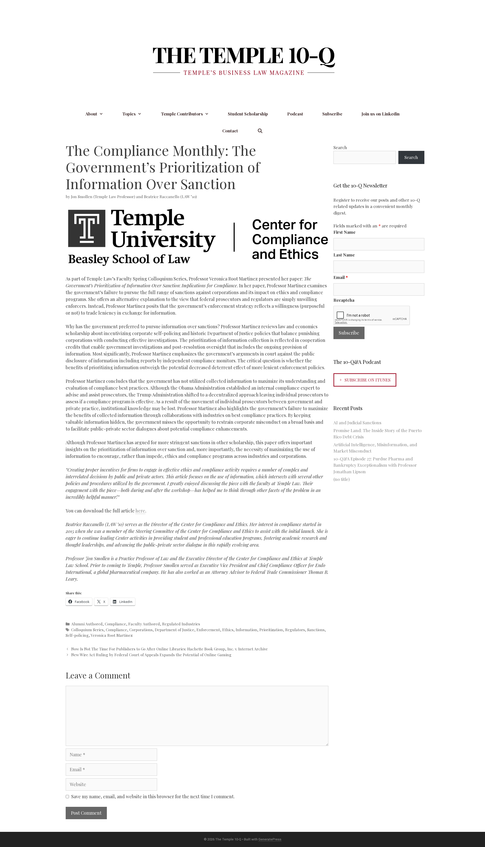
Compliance (115, 623)
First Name (344, 232)
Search (340, 147)
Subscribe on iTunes (368, 380)
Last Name (344, 254)
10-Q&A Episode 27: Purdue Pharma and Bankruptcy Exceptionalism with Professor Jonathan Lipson (375, 465)
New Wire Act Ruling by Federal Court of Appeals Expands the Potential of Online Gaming (151, 654)
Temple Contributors (182, 113)
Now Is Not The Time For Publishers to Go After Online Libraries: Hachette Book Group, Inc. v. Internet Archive (169, 648)
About (91, 113)
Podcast (295, 113)
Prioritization (271, 629)
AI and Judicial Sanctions (357, 422)
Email (340, 277)
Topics (129, 113)
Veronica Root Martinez (112, 635)
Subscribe (332, 113)
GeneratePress (269, 839)
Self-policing (77, 635)
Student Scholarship (248, 113)
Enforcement (208, 629)
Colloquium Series (87, 629)
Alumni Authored (87, 623)
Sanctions (316, 629)
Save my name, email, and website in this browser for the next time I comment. (153, 796)
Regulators (295, 629)
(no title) (341, 479)
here (140, 511)
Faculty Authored (144, 623)
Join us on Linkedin (380, 113)
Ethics (227, 629)
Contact (230, 130)
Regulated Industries (181, 623)
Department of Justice (174, 629)
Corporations (141, 629)
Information (246, 629)
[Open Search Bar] (260, 130)
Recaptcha (343, 300)
